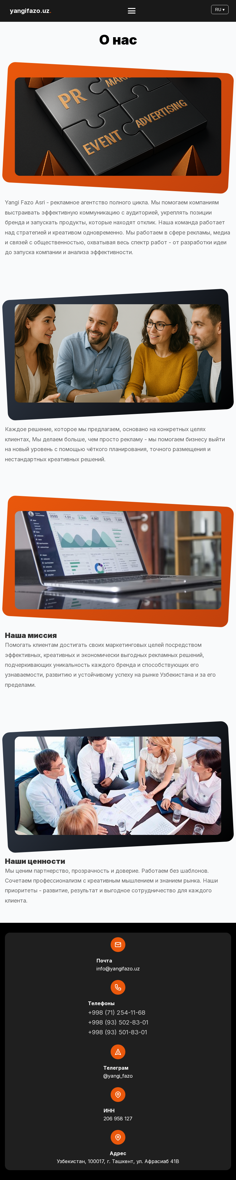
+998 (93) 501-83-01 (117, 1032)
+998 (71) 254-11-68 (116, 1012)
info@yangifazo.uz (118, 969)
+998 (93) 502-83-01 (118, 1022)
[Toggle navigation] (131, 11)
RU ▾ (220, 9)
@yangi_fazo (118, 1076)
